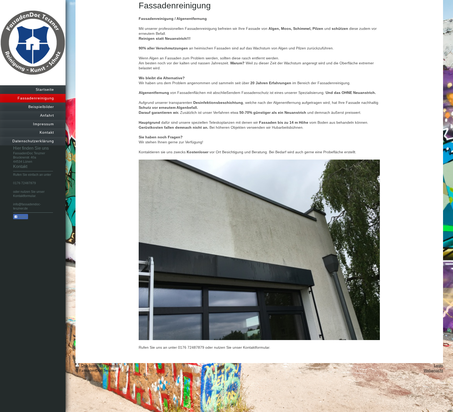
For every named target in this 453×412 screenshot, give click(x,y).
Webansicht (433, 370)
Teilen (22, 217)
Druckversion (92, 365)
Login (438, 365)
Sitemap (113, 365)
